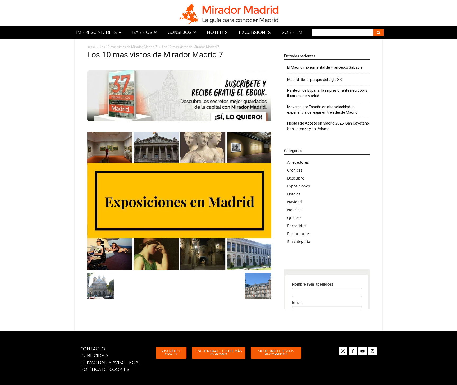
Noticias (294, 209)
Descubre (295, 178)
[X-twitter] (343, 351)
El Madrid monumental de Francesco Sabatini (325, 67)
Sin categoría (298, 241)
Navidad (294, 201)
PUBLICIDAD (94, 355)
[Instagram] (372, 351)
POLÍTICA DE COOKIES (104, 369)
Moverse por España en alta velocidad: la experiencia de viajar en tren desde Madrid (322, 109)
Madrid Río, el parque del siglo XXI (315, 79)
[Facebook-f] (353, 351)
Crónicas (295, 170)
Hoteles (293, 193)
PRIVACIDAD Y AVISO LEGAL (110, 362)
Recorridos (296, 225)
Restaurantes (299, 233)
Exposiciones (298, 186)
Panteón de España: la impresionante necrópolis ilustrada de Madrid (327, 93)
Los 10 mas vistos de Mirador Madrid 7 (128, 46)
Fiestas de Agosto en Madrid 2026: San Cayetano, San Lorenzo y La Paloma (328, 126)
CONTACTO (92, 348)
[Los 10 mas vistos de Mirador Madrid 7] (179, 201)
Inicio (91, 46)
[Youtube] (362, 351)
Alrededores (298, 162)
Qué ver (294, 217)
